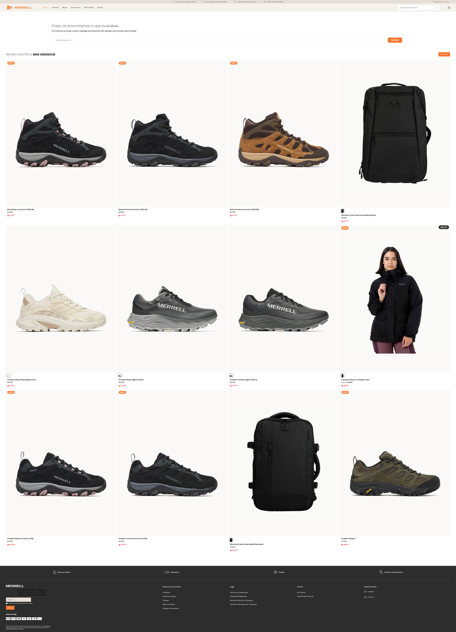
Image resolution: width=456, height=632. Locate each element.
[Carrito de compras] (448, 7)
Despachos (174, 572)
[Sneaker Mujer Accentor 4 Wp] (61, 463)
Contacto (166, 592)
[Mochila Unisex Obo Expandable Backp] (395, 133)
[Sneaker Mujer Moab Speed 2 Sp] (61, 298)
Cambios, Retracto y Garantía (241, 600)
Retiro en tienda (64, 572)
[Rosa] (8, 375)
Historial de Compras (305, 596)
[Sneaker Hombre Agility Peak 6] (284, 298)
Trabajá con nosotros (171, 608)
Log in (446, 2)
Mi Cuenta (301, 592)
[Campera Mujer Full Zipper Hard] (395, 298)
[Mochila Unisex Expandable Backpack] (284, 463)
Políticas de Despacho (238, 596)
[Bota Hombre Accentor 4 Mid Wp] (172, 133)
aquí (41, 626)
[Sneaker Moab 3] (395, 463)
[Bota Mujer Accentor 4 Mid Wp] (61, 133)
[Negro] (342, 211)
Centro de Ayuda (169, 596)
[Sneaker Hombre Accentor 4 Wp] (172, 463)
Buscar (395, 40)
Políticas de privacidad (26, 603)
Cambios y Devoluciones (393, 572)
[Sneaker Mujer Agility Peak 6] (172, 298)
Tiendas (282, 572)
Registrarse (438, 2)
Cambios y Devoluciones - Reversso (243, 604)
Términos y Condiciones (239, 592)
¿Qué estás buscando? (408, 8)
